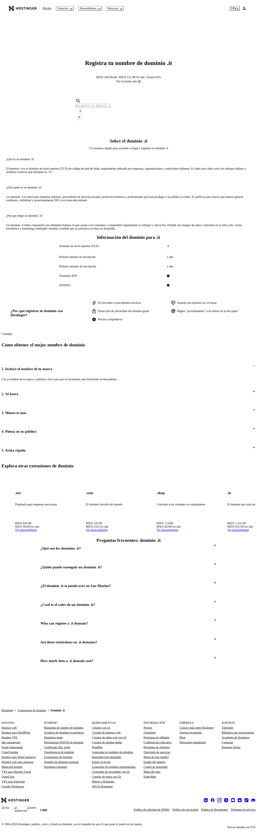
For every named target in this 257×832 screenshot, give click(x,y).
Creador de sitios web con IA (109, 737)
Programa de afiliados (156, 737)
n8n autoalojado (11, 742)
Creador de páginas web (106, 732)
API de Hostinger (102, 786)
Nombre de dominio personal (61, 762)
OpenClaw (8, 776)
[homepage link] (23, 8)
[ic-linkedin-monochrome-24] (206, 800)
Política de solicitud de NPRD (152, 809)
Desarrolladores (88, 8)
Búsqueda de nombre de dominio (63, 727)
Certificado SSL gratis (57, 747)
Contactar (227, 742)
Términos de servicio (243, 809)
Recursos (113, 8)
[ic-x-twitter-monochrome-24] (226, 800)
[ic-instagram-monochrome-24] (219, 800)
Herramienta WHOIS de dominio (64, 742)
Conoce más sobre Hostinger (196, 727)
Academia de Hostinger (236, 737)
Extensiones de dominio (32, 710)
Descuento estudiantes (192, 742)
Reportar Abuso (231, 747)
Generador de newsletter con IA (111, 771)
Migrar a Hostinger (103, 781)
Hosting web (9, 727)
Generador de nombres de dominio (112, 752)
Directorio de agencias (157, 752)
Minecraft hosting (12, 766)
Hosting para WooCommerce (19, 757)
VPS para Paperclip (13, 781)
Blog (182, 737)
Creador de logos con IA (106, 776)
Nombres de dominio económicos (64, 732)
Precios (47, 8)
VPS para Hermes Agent (16, 771)
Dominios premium (55, 766)
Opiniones (150, 732)
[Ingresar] (244, 8)
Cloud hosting (10, 752)
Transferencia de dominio (59, 752)
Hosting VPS (9, 737)
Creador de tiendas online (107, 742)
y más (43, 809)
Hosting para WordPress (16, 732)
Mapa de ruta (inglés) (156, 757)
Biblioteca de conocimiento (238, 732)
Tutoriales (227, 727)
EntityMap (150, 776)
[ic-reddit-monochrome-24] (239, 800)
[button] (128, 368)
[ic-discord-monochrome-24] (253, 800)
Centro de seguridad (155, 766)
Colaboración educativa (158, 742)
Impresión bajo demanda (106, 757)
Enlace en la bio (101, 762)
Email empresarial (12, 747)
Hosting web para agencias (17, 762)
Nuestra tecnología (190, 732)
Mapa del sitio (152, 771)
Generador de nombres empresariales (114, 766)
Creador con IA (101, 727)
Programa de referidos (157, 747)
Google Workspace (13, 786)
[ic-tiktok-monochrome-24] (246, 800)
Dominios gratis (53, 737)
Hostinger (7, 710)
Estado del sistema (154, 762)
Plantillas (97, 747)
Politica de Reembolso (214, 809)
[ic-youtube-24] (233, 800)
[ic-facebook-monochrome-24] (212, 800)
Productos (62, 8)
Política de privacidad (185, 809)
